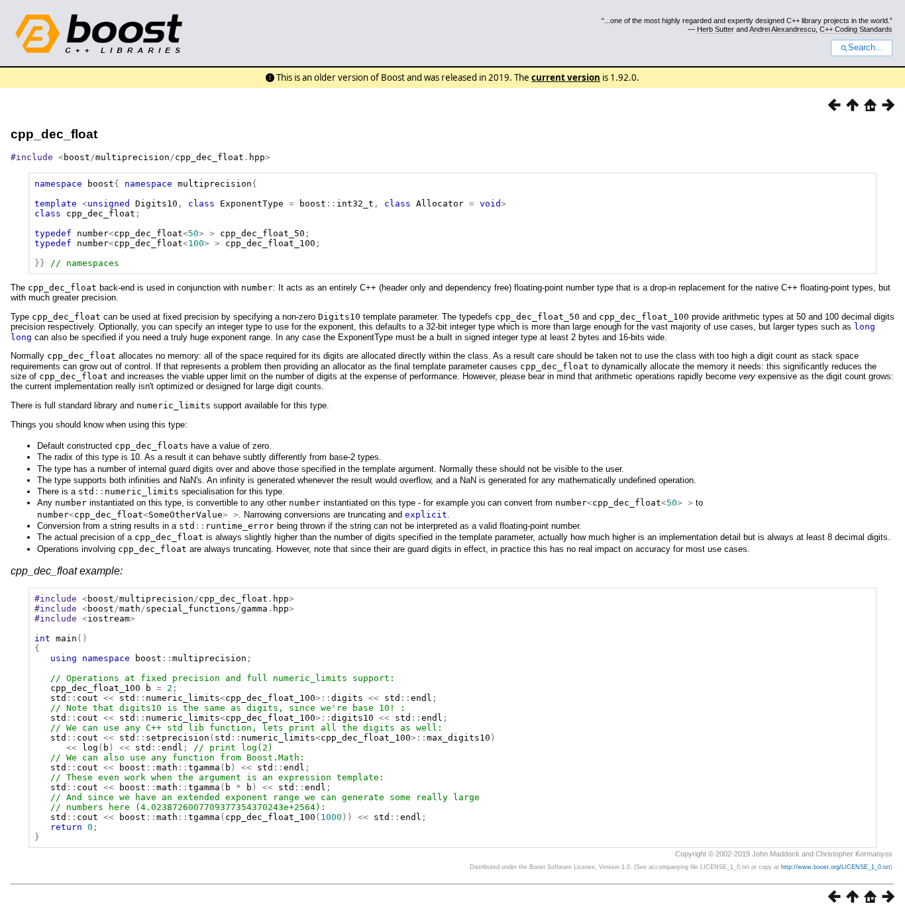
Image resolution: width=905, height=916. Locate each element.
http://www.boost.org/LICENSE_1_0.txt (835, 867)
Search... (865, 47)
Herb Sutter (715, 29)
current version (565, 77)
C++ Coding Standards (856, 29)
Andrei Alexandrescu (782, 29)
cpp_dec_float (54, 134)
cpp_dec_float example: (67, 570)
